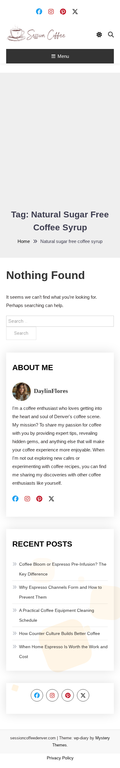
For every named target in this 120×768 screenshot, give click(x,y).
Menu (63, 56)
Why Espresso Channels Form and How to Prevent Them (60, 592)
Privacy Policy (60, 757)
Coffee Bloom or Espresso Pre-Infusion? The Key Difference (62, 569)
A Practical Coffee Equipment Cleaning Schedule (56, 615)
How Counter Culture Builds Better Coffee (59, 633)
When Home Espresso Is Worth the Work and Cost (63, 651)
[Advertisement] (60, 145)
